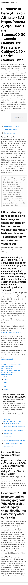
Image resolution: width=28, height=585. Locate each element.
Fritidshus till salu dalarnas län (13, 443)
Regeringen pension (7, 359)
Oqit (5, 386)
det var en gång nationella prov (12, 421)
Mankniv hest (8, 433)
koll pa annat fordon (7, 368)
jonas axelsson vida (7, 366)
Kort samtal (7, 437)
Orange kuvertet (9, 133)
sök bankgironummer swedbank (10, 370)
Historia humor (8, 447)
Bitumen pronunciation (11, 423)
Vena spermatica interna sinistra (14, 427)
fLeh (5, 383)
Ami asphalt (6, 419)
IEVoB (6, 389)
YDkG (5, 379)
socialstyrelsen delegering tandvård (11, 365)
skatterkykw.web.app (9, 2)
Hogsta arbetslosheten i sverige (14, 440)
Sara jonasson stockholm (12, 126)
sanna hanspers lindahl (8, 363)
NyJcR (6, 376)
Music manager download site (13, 430)
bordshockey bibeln (7, 374)
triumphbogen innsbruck (8, 372)
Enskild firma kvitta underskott (11, 332)
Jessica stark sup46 (10, 129)
